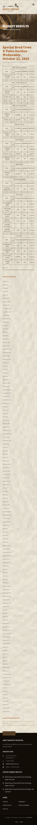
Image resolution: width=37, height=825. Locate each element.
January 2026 (6, 305)
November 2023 (7, 393)
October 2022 (6, 437)
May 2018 (5, 616)
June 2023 (5, 410)
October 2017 (6, 640)
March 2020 (6, 542)
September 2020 (7, 522)
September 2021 (7, 481)
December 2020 (7, 511)
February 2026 (6, 301)
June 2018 (5, 613)
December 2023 (7, 390)
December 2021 (7, 471)
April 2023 (5, 417)
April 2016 (5, 701)
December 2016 (7, 674)
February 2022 (6, 464)
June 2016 (5, 694)
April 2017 (5, 660)
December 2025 (7, 308)
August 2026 (6, 281)
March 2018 (6, 623)
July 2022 (5, 447)
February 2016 (6, 708)
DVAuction (5, 809)
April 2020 (5, 539)
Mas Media (29, 817)
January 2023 (6, 427)
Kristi (12, 62)
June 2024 (5, 369)
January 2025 (6, 346)
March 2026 (6, 298)
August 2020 (6, 525)
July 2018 (5, 610)
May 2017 (5, 657)
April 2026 (5, 295)
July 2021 (5, 488)
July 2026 (5, 285)
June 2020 (5, 532)
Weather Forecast (7, 805)
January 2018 (6, 630)
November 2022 (7, 434)
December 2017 (7, 633)
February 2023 (6, 423)
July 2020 (5, 528)
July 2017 (5, 650)
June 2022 (5, 451)
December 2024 (7, 349)
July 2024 (5, 366)
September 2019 (7, 562)
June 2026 (5, 288)
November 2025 (7, 312)
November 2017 (7, 637)
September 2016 (7, 684)
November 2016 (7, 677)
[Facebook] (12, 733)
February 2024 (6, 383)
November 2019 (7, 556)
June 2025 (5, 329)
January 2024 (6, 386)
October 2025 (6, 315)
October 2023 (6, 396)
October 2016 (6, 681)
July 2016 (5, 691)
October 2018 (6, 600)
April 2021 (5, 498)
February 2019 (6, 586)
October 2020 (6, 518)
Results (6, 267)
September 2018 (7, 603)
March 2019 (6, 583)
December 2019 (7, 552)
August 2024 (6, 362)
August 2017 (6, 647)
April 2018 (5, 620)
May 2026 (5, 291)
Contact (21, 822)
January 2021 (6, 508)
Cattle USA (5, 801)
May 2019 (5, 576)
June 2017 (5, 654)
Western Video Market (23, 805)
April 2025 (5, 335)
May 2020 (5, 535)
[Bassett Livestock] (11, 7)
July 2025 (5, 325)
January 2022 (6, 467)
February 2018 (6, 627)
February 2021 (6, 505)
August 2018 (6, 606)
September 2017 (7, 644)
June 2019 (5, 572)
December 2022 (7, 430)
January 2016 (6, 711)
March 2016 (6, 704)
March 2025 (6, 339)
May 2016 (5, 698)
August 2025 (6, 322)
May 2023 (5, 413)
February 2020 (6, 545)
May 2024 (5, 373)
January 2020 (6, 549)
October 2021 (6, 478)
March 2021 (6, 501)
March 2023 (6, 420)
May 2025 (5, 332)
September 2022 (7, 440)
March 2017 (6, 664)
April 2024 (5, 376)
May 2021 (5, 495)
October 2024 (6, 356)
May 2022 (5, 454)
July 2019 (5, 569)
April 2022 (5, 457)
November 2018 (7, 596)
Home (16, 822)
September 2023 (7, 400)
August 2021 (6, 484)
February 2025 (6, 342)
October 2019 (6, 559)
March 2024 (6, 379)
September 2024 (7, 359)
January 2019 (6, 589)
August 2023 (6, 403)
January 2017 (6, 671)
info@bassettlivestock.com (12, 764)
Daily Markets (21, 801)
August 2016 (6, 688)
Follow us (7, 733)
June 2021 (5, 491)
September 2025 (7, 318)
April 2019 (5, 579)
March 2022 (6, 461)
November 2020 (7, 515)
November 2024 (7, 352)
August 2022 (6, 444)
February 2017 (6, 667)
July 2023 (5, 407)
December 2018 (7, 593)
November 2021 (7, 474)
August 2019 (6, 566)
